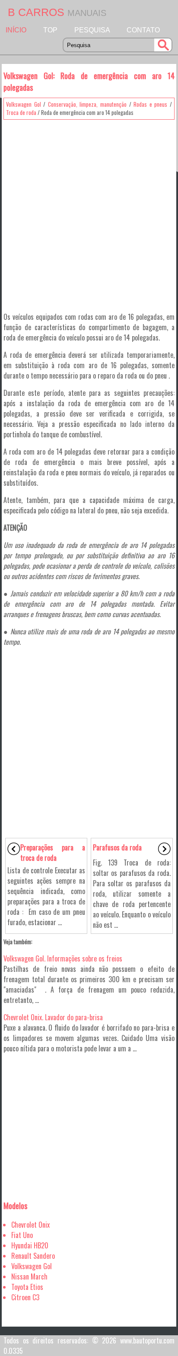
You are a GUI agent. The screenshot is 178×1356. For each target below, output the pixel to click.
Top (50, 30)
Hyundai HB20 (29, 1245)
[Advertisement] (89, 213)
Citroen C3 (25, 1297)
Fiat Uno (22, 1235)
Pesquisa (92, 30)
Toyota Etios (27, 1287)
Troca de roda (21, 112)
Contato (143, 30)
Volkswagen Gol (23, 104)
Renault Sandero (33, 1256)
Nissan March (29, 1276)
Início (16, 30)
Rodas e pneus (150, 104)
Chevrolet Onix (30, 1224)
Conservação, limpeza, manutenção (87, 104)
